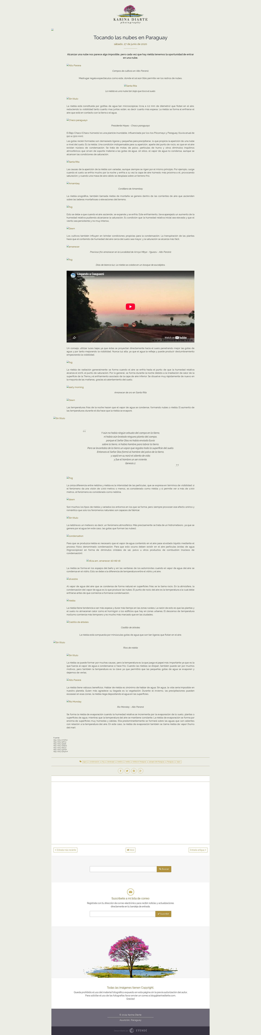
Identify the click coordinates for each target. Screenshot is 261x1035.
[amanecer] (73, 246)
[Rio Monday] (74, 701)
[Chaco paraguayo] (77, 120)
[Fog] (70, 477)
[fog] (69, 206)
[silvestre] (72, 579)
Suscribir (164, 914)
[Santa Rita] (130, 85)
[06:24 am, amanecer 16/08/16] (103, 560)
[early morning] (75, 387)
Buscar (165, 869)
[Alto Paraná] (74, 680)
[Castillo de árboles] (78, 622)
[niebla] (71, 600)
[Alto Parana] (74, 65)
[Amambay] (73, 183)
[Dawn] (71, 228)
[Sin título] (72, 98)
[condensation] (75, 535)
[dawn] (71, 499)
